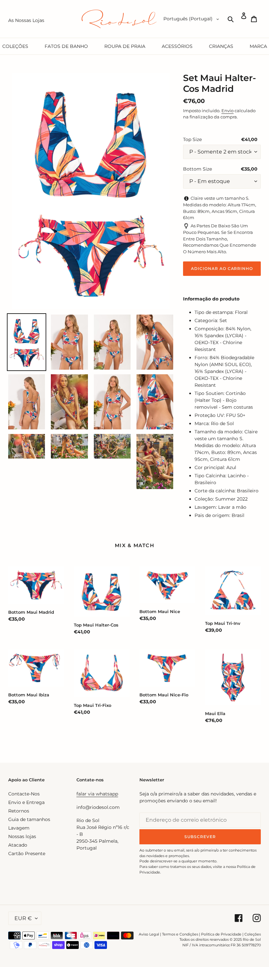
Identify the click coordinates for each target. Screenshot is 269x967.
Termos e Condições (180, 934)
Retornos (18, 811)
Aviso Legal (149, 934)
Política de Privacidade (221, 934)
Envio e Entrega (26, 802)
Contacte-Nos (24, 794)
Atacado (17, 845)
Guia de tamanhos (29, 819)
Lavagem (19, 828)
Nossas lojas (22, 836)
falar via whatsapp (97, 794)
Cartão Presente (26, 853)
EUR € (23, 918)
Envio (227, 110)
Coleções (252, 934)
